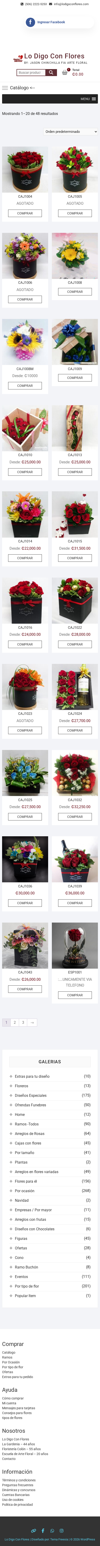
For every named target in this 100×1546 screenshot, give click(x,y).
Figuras (21, 1238)
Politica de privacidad (17, 1504)
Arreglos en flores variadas (36, 1172)
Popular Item (25, 1296)
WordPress (87, 1539)
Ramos (7, 1357)
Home (20, 1114)
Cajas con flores (28, 1143)
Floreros (21, 1086)
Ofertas (21, 1248)
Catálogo (8, 1352)
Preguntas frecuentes (17, 1485)
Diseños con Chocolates (34, 1229)
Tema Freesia (59, 1539)
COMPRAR (25, 213)
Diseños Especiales (31, 1095)
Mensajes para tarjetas (18, 1408)
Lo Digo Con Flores (54, 56)
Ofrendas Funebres (30, 1105)
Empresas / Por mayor (33, 1210)
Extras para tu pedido (17, 1377)
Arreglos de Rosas (29, 1133)
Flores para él (26, 1181)
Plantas (21, 1162)
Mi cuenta (9, 1403)
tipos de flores (12, 1418)
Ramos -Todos (27, 1124)
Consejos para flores (17, 1413)
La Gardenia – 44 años (18, 1444)
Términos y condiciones (19, 1480)
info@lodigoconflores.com (71, 4)
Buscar (51, 72)
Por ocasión (24, 1191)
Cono (19, 1257)
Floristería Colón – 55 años (21, 1449)
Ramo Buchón (26, 1267)
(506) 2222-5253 (35, 4)
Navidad (22, 1200)
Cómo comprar (13, 1398)
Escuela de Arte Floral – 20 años (25, 1454)
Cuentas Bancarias (16, 1495)
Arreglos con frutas (30, 1219)
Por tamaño (24, 1153)
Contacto (9, 1459)
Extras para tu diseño (32, 1076)
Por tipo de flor (27, 1286)
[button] (85, 99)
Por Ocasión (11, 1362)
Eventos (21, 1277)
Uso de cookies (12, 1500)
